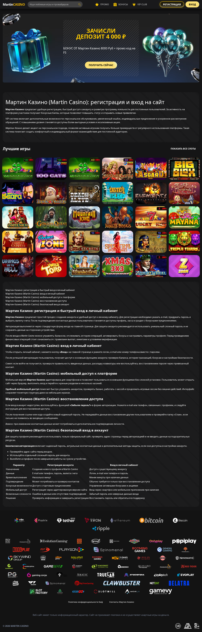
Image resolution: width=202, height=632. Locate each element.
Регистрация (172, 4)
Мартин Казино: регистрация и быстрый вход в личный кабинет (40, 290)
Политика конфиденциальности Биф (85, 602)
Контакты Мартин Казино (121, 602)
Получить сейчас (101, 65)
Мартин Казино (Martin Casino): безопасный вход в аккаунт (37, 304)
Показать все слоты (183, 148)
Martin (14, 4)
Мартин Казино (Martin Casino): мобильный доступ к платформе (40, 297)
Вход (192, 4)
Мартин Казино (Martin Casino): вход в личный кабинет (35, 293)
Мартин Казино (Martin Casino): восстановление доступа (36, 300)
